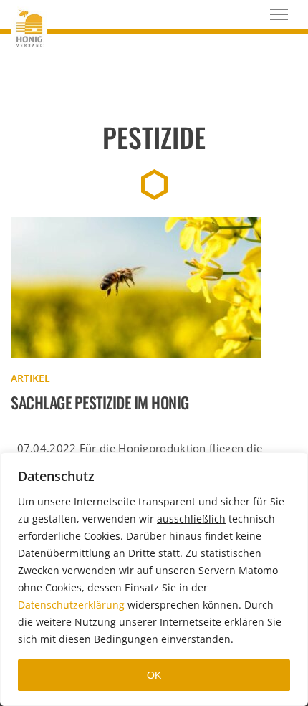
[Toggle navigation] (279, 14)
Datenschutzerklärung (71, 604)
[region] (154, 579)
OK (154, 675)
